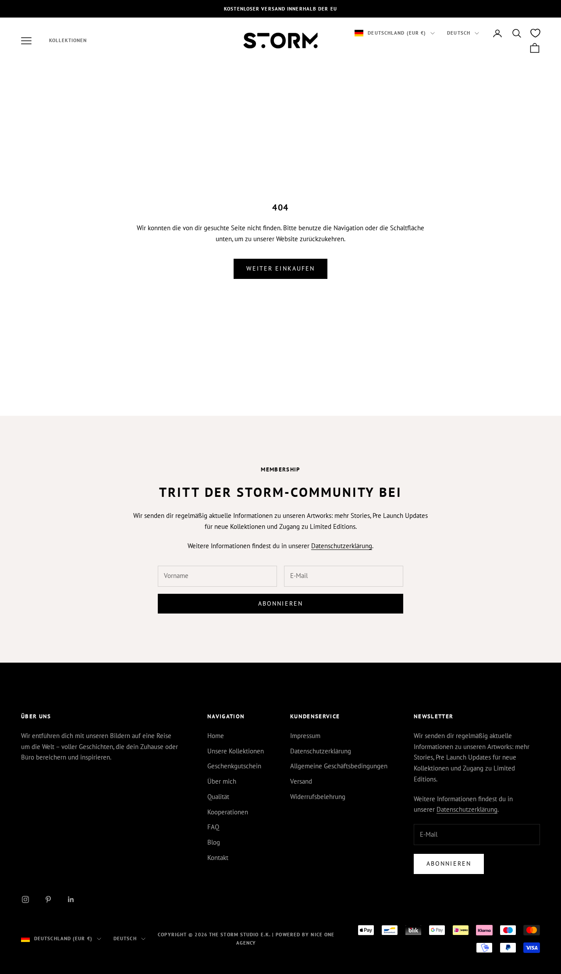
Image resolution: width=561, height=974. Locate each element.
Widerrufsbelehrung (317, 796)
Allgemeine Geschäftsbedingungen (338, 766)
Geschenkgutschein (234, 766)
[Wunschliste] (535, 33)
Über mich (221, 781)
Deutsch (458, 33)
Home (215, 735)
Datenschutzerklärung (341, 546)
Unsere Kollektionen (235, 751)
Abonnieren (280, 603)
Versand (301, 781)
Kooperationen (227, 812)
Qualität (218, 796)
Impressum (305, 735)
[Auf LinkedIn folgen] (71, 899)
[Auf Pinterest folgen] (48, 899)
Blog (213, 842)
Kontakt (217, 857)
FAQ (213, 827)
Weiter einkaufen (280, 268)
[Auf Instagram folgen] (25, 899)
